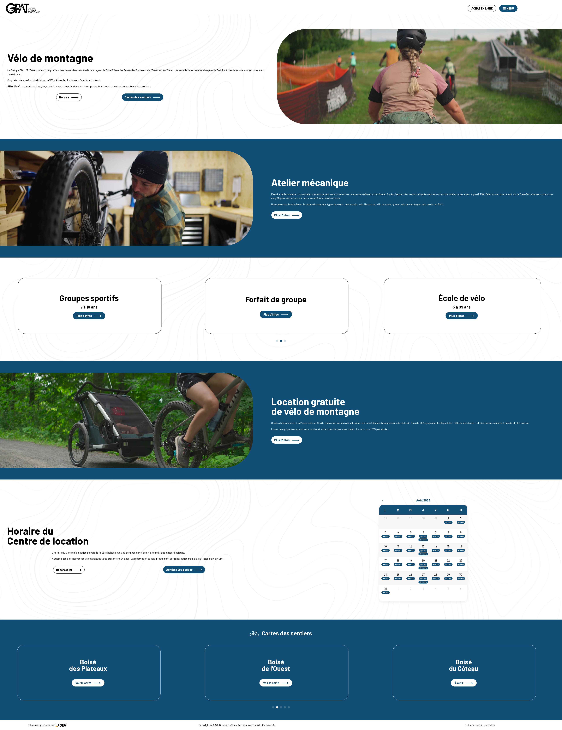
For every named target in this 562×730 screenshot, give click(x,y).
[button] (277, 341)
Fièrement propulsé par (41, 725)
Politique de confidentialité (480, 725)
